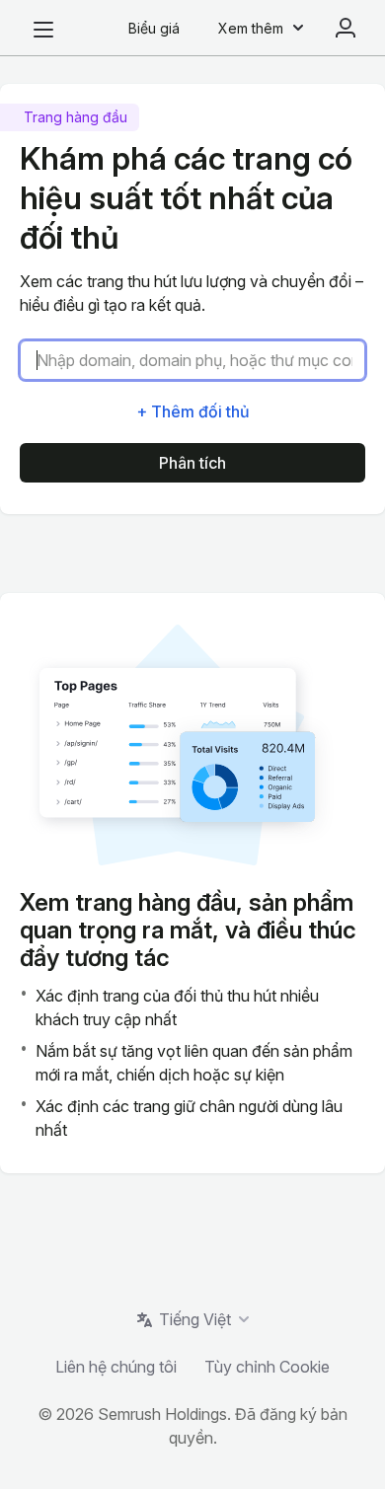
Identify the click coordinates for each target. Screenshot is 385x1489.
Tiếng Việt (195, 1319)
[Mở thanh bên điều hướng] (43, 29)
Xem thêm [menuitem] (250, 28)
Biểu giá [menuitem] (154, 28)
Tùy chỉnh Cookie (267, 1367)
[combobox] (200, 360)
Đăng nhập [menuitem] (345, 27)
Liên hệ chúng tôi (116, 1367)
